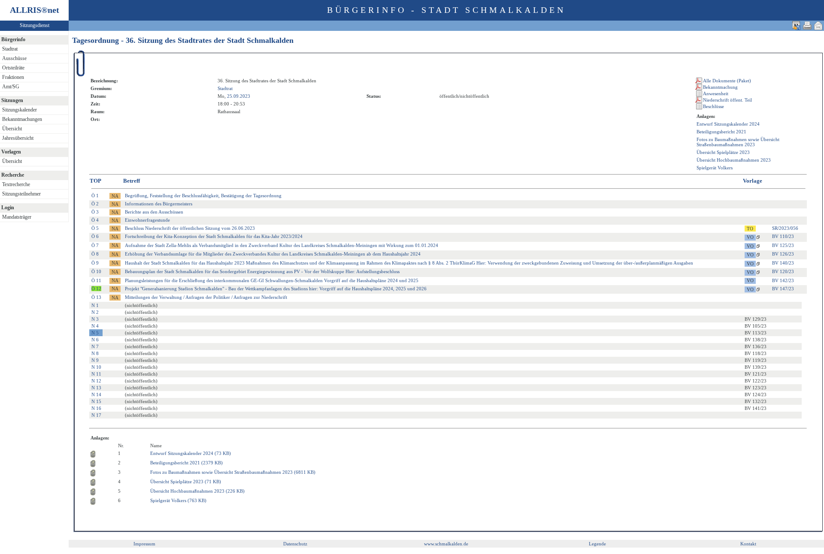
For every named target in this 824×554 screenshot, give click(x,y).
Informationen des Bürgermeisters (158, 203)
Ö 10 (96, 271)
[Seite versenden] (818, 25)
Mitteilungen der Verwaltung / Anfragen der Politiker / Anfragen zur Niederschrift (206, 297)
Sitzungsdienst (34, 25)
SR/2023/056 (785, 228)
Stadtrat (10, 49)
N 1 (95, 305)
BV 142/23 (783, 280)
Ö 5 (95, 228)
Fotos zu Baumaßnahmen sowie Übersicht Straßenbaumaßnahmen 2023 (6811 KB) (232, 472)
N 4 (95, 325)
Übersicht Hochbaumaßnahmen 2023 (734, 160)
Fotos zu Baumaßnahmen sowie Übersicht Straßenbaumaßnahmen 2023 (738, 142)
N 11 (96, 373)
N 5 (95, 332)
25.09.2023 (238, 96)
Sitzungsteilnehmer (21, 194)
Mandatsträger (16, 217)
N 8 (95, 353)
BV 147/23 (783, 288)
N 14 (96, 394)
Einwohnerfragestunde (147, 220)
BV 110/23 (783, 236)
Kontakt (748, 543)
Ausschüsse (14, 58)
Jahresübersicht (17, 138)
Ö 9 (95, 262)
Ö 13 (96, 297)
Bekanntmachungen (22, 119)
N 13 (96, 387)
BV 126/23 (783, 253)
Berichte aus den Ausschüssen (154, 211)
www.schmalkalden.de (446, 543)
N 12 (96, 380)
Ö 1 (95, 195)
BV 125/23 (783, 245)
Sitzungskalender (19, 110)
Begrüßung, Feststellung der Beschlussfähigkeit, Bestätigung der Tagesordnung (203, 195)
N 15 (96, 401)
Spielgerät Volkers (715, 167)
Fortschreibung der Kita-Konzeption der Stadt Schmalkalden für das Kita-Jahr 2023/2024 (214, 236)
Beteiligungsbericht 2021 (721, 131)
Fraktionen (13, 77)
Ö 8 (95, 253)
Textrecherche (16, 184)
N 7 (95, 346)
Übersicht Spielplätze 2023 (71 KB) (185, 481)
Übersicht (12, 129)
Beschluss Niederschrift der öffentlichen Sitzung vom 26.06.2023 (190, 228)
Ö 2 (95, 203)
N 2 (95, 312)
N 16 (96, 408)
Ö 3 (95, 211)
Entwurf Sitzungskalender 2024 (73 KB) (190, 453)
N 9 (95, 360)
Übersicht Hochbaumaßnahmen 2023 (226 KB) (197, 491)
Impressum (144, 543)
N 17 (96, 415)
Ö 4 (95, 220)
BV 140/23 (783, 262)
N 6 (95, 339)
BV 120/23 (783, 271)
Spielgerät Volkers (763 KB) (178, 500)
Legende (597, 543)
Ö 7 (95, 245)
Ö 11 (96, 280)
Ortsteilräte (13, 68)
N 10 (96, 367)
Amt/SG (10, 87)
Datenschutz (295, 543)
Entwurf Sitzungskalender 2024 (728, 123)
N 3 (95, 319)
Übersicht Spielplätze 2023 (723, 152)
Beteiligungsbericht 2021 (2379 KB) (186, 462)
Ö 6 (95, 236)
